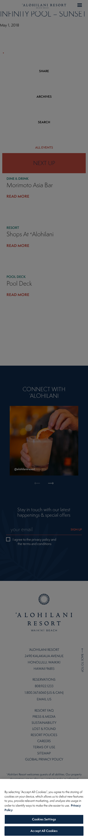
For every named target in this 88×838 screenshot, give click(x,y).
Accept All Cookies (43, 831)
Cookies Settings (44, 819)
